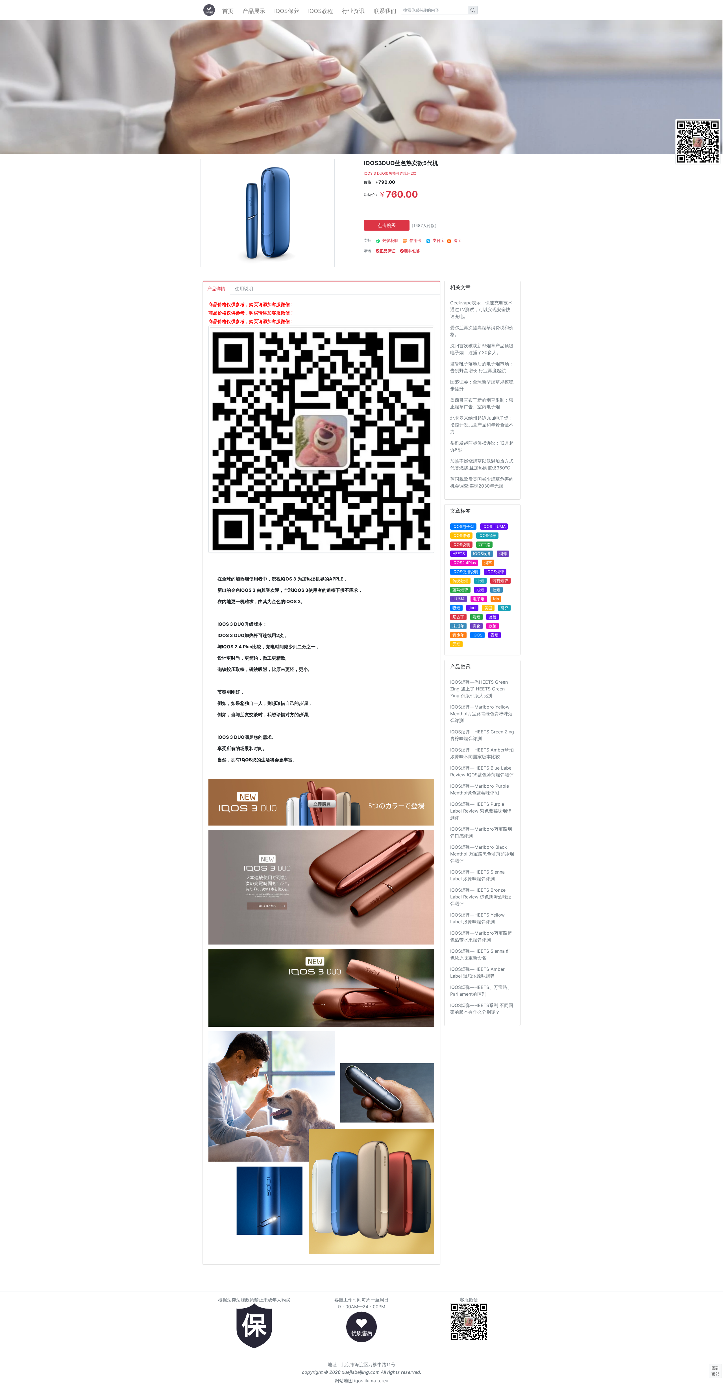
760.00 (398, 194)
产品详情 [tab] (216, 288)
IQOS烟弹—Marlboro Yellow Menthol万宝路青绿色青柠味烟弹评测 (481, 713)
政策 (492, 625)
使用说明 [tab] (244, 288)
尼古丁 (458, 616)
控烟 (496, 589)
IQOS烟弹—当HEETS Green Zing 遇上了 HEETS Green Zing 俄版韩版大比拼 (479, 688)
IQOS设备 (482, 553)
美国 (488, 607)
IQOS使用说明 (465, 571)
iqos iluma (365, 1380)
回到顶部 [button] (715, 1371)
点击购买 (387, 225)
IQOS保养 (286, 11)
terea (382, 1380)
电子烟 (479, 598)
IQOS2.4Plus (464, 562)
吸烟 (456, 607)
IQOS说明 (461, 544)
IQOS (477, 635)
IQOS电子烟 (463, 526)
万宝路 (484, 544)
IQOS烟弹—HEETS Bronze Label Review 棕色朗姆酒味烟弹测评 (480, 896)
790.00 (385, 182)
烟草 (488, 562)
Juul (472, 607)
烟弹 (503, 553)
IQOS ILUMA (494, 526)
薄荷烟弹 (500, 580)
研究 (504, 607)
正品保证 (387, 250)
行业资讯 (353, 11)
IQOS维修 (461, 535)
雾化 (476, 625)
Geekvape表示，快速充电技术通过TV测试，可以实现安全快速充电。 (481, 309)
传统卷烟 (460, 580)
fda (496, 598)
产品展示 (254, 11)
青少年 (458, 635)
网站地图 (344, 1380)
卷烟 (476, 616)
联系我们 (385, 11)
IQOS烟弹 (495, 571)
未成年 (458, 625)
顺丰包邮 (412, 250)
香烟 (494, 635)
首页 (228, 11)
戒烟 (480, 589)
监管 (492, 616)
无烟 (456, 644)
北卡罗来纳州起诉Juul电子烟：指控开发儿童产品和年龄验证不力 (481, 424)
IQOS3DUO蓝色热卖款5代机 (401, 163)
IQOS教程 (320, 11)
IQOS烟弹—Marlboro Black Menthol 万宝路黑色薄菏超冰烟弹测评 (482, 853)
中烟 (480, 580)
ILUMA (458, 598)
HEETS (458, 553)
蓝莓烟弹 (460, 589)
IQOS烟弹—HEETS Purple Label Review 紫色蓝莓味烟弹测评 (480, 810)
